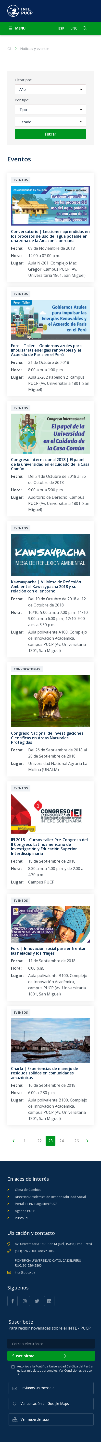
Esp (61, 28)
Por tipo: (22, 100)
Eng (73, 28)
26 (76, 1141)
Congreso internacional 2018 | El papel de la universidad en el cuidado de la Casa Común (50, 464)
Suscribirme (23, 1356)
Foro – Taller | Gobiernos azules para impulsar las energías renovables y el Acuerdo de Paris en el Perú (46, 350)
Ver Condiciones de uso (75, 1370)
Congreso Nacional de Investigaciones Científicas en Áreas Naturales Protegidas (47, 737)
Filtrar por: (23, 80)
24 (61, 1141)
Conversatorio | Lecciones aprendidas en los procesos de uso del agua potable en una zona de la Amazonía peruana (50, 236)
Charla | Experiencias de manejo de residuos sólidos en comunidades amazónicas (44, 1073)
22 (39, 1141)
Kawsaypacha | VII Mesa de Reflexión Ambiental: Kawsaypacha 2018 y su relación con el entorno (46, 586)
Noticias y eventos (35, 48)
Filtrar (50, 134)
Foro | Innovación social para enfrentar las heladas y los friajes (48, 951)
